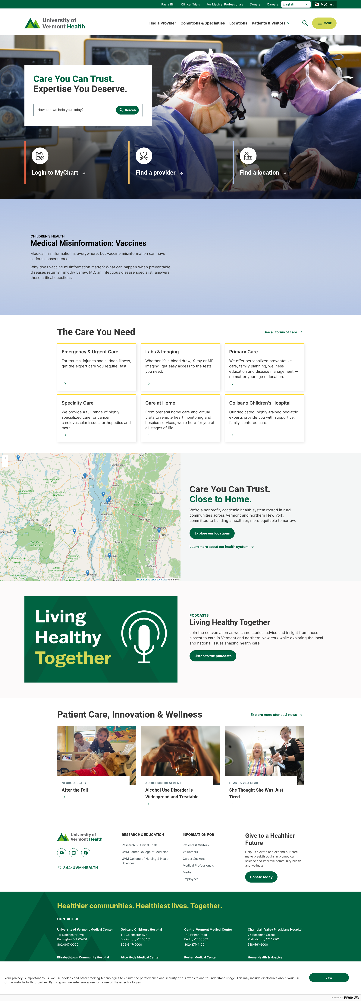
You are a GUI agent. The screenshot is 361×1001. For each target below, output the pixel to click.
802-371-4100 (194, 944)
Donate (255, 4)
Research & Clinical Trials (139, 845)
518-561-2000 (258, 944)
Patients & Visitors (268, 23)
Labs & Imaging (162, 351)
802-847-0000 (67, 944)
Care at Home (160, 403)
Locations (238, 23)
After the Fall (75, 790)
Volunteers (190, 852)
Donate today (261, 877)
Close (329, 977)
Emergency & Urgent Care (90, 351)
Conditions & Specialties (202, 23)
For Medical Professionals (225, 4)
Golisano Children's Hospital (259, 403)
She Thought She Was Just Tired (256, 793)
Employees (190, 879)
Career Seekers (194, 859)
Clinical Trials (190, 4)
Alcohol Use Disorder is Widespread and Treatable (172, 793)
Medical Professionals (198, 865)
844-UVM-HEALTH (80, 867)
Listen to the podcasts (212, 656)
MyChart (327, 4)
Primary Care (243, 351)
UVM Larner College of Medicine (145, 852)
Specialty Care (77, 403)
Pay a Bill (167, 4)
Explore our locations (212, 533)
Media (187, 872)
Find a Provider (162, 23)
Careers (272, 4)
